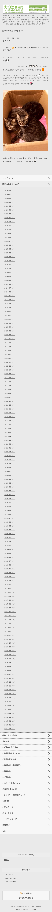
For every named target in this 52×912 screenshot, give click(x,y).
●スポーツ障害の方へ (11, 783)
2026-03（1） (9, 210)
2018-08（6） (9, 557)
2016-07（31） (10, 655)
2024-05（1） (9, 296)
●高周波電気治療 (9, 759)
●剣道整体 (6, 777)
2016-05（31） (10, 662)
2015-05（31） (10, 709)
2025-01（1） (9, 265)
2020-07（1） (9, 471)
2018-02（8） (9, 581)
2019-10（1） (9, 506)
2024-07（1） (9, 288)
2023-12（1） (9, 315)
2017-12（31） (10, 588)
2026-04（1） (9, 206)
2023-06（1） (9, 339)
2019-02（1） (9, 534)
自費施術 (6, 825)
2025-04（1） (9, 253)
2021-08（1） (9, 421)
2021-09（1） (9, 417)
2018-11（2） (9, 545)
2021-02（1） (9, 444)
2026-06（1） (9, 198)
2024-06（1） (9, 292)
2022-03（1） (9, 393)
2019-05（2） (9, 526)
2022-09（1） (9, 374)
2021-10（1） (9, 413)
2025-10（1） (9, 229)
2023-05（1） (9, 343)
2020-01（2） (9, 495)
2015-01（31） (10, 725)
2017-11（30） (10, 592)
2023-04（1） (9, 346)
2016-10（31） (10, 643)
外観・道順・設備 (9, 735)
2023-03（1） (9, 350)
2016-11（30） (10, 639)
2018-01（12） (10, 584)
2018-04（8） (9, 573)
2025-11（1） (9, 226)
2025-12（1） (9, 222)
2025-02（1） (9, 261)
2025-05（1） (9, 249)
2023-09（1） (9, 327)
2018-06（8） (9, 565)
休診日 (6, 860)
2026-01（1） (9, 218)
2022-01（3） (9, 401)
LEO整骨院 (20, 906)
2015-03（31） (10, 717)
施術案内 (6, 741)
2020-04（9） (9, 483)
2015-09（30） (10, 694)
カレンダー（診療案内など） (14, 795)
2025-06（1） (9, 245)
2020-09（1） (9, 463)
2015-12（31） (10, 682)
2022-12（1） (9, 362)
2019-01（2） (9, 538)
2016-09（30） (10, 647)
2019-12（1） (9, 499)
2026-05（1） (9, 202)
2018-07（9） (9, 561)
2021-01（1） (9, 448)
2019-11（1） (9, 502)
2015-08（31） (10, 698)
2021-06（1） (9, 428)
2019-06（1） (9, 522)
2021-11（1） (9, 409)
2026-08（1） (9, 190)
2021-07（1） (9, 424)
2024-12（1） (9, 268)
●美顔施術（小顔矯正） (12, 765)
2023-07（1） (9, 335)
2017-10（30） (10, 596)
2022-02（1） (9, 397)
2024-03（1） (9, 304)
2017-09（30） (10, 600)
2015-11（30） (10, 686)
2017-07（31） (10, 608)
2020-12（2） (9, 452)
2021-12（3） (9, 405)
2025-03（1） (9, 257)
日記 (4, 831)
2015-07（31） (10, 701)
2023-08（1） (9, 331)
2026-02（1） (9, 214)
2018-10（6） (9, 549)
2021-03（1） (9, 440)
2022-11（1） (9, 366)
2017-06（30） (10, 612)
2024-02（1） (9, 307)
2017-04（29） (10, 620)
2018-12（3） (9, 541)
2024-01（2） (9, 311)
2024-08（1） (9, 284)
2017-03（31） (10, 623)
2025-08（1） (9, 237)
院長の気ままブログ (10, 184)
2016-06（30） (10, 659)
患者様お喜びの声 (9, 789)
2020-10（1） (9, 460)
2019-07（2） (9, 518)
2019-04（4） (9, 530)
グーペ (27, 910)
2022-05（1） (9, 385)
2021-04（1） (9, 436)
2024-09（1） (9, 280)
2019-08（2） (9, 514)
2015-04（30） (10, 713)
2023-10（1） (9, 323)
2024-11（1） (9, 272)
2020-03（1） (9, 487)
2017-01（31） (10, 631)
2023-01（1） (9, 358)
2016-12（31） (10, 635)
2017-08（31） (10, 604)
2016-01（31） (10, 678)
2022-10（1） (9, 370)
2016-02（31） (10, 674)
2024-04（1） (9, 300)
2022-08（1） (9, 378)
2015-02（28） (10, 721)
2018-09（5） (9, 553)
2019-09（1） (9, 510)
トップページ (7, 178)
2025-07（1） (9, 241)
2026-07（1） (9, 194)
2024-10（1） (9, 276)
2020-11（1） (9, 456)
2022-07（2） (9, 382)
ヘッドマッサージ (9, 819)
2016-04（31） (10, 666)
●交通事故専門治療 (10, 747)
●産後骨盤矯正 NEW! (11, 753)
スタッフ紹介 (7, 813)
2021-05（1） (9, 432)
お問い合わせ (7, 807)
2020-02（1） (9, 491)
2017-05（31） (10, 616)
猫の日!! (6, 41)
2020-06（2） (9, 475)
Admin (33, 910)
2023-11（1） (9, 319)
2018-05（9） (9, 569)
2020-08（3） (9, 467)
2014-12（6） (9, 729)
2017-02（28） (10, 627)
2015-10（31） (10, 690)
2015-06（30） (10, 705)
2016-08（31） (10, 651)
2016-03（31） (10, 670)
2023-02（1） (9, 354)
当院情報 (6, 801)
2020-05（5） (9, 479)
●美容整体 (6, 771)
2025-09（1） (9, 233)
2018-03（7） (9, 577)
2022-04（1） (9, 389)
